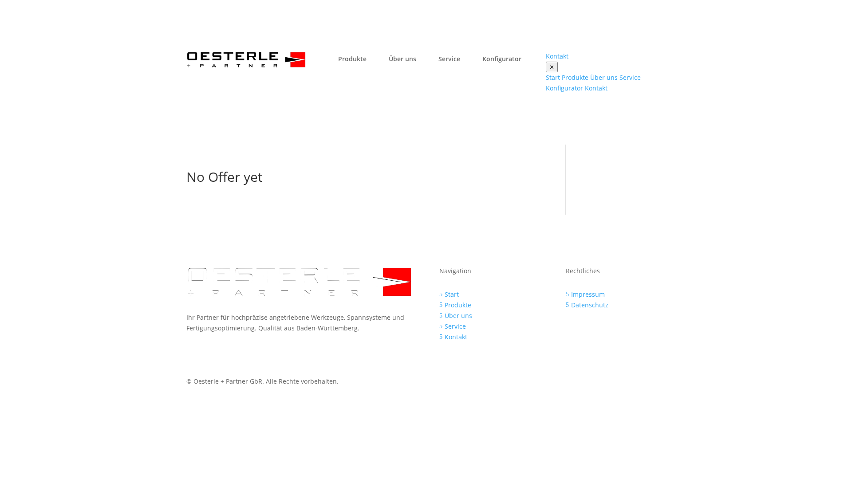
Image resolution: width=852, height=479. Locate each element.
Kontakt (596, 88)
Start (553, 77)
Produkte (352, 59)
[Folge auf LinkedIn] (658, 383)
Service (449, 59)
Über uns (402, 59)
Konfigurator (501, 59)
